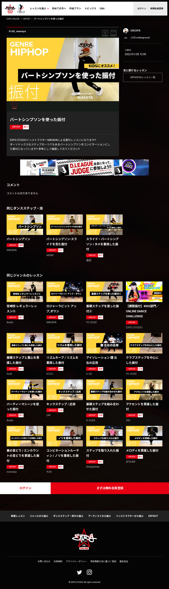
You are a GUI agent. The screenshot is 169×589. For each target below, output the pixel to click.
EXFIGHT (153, 516)
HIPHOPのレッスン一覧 (142, 77)
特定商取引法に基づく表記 (103, 561)
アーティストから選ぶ (99, 516)
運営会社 (123, 561)
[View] (113, 33)
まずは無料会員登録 (110, 488)
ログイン (141, 8)
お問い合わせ (44, 561)
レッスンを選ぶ (38, 8)
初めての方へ (59, 8)
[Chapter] (105, 33)
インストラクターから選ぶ (129, 516)
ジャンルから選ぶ (39, 516)
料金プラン (75, 8)
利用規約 (58, 561)
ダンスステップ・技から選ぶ (68, 516)
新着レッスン (18, 516)
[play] (63, 69)
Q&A (102, 8)
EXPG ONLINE (13, 19)
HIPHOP (26, 19)
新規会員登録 (156, 8)
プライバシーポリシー (76, 561)
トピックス (90, 8)
